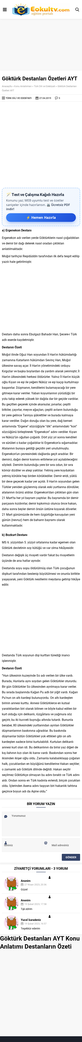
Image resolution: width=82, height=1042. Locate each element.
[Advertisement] (41, 145)
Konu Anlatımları (23, 86)
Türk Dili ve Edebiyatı (44, 86)
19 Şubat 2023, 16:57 (35, 923)
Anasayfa (7, 86)
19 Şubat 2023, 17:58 (35, 904)
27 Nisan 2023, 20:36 (35, 884)
